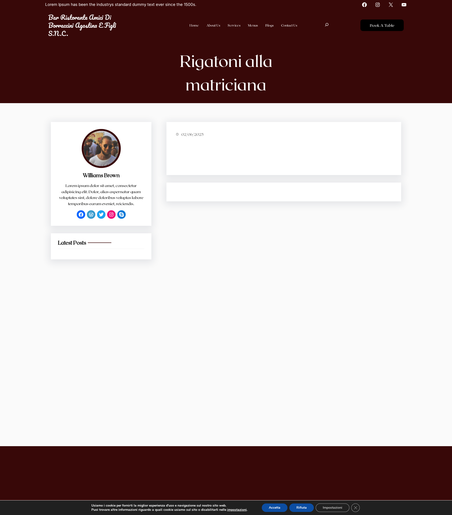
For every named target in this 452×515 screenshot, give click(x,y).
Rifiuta (301, 507)
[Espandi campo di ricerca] (327, 25)
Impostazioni (332, 507)
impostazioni (237, 510)
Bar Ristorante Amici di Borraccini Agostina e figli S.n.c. (82, 25)
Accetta (274, 507)
